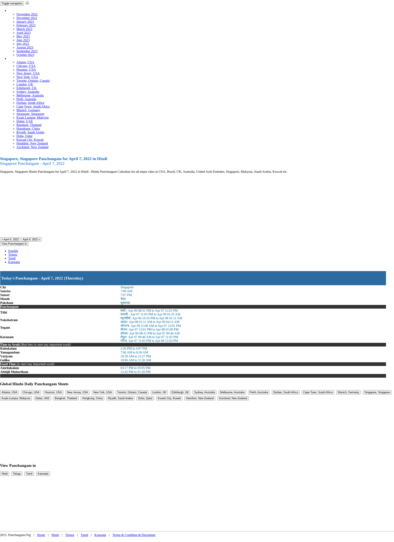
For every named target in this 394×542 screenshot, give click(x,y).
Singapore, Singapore (30, 114)
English (13, 251)
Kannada (14, 262)
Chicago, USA (26, 66)
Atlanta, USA (25, 62)
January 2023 (25, 21)
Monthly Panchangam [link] (22, 10)
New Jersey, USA (28, 73)
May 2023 (23, 36)
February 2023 (26, 25)
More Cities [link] (15, 58)
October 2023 (25, 55)
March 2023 (24, 29)
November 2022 (27, 14)
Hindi (5, 473)
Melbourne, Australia (30, 95)
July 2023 (22, 43)
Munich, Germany (28, 110)
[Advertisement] (123, 205)
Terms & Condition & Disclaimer (134, 535)
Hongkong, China (28, 128)
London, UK (24, 84)
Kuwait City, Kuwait (30, 139)
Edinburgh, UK (26, 88)
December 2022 (26, 18)
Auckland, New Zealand (32, 147)
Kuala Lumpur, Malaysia (32, 117)
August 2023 (24, 47)
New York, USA (27, 77)
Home (41, 535)
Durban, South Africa (30, 103)
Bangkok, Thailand (28, 125)
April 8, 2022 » (31, 239)
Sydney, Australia (27, 91)
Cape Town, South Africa (33, 106)
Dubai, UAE (24, 121)
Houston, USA (26, 69)
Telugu (12, 254)
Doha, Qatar (24, 136)
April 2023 (23, 32)
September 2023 (27, 51)
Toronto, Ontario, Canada (33, 80)
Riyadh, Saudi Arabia (30, 132)
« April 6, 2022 (10, 239)
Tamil (12, 258)
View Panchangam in (14, 243)
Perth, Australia (26, 99)
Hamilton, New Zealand (32, 143)
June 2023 (23, 40)
